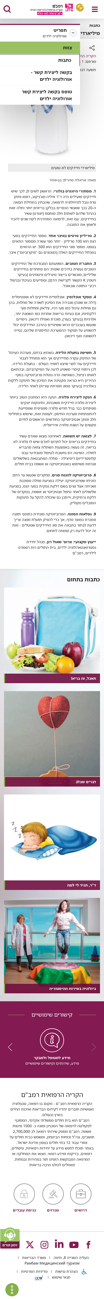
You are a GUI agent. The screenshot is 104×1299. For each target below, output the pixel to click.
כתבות (64, 60)
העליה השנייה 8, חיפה (71, 1257)
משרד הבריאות (33, 1257)
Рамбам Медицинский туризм (52, 1263)
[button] (40, 33)
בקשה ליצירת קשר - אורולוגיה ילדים (51, 75)
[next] (12, 1047)
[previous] (92, 1047)
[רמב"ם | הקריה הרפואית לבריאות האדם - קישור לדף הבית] (50, 10)
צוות (67, 48)
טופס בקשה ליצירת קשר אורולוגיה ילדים (47, 95)
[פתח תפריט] (95, 9)
